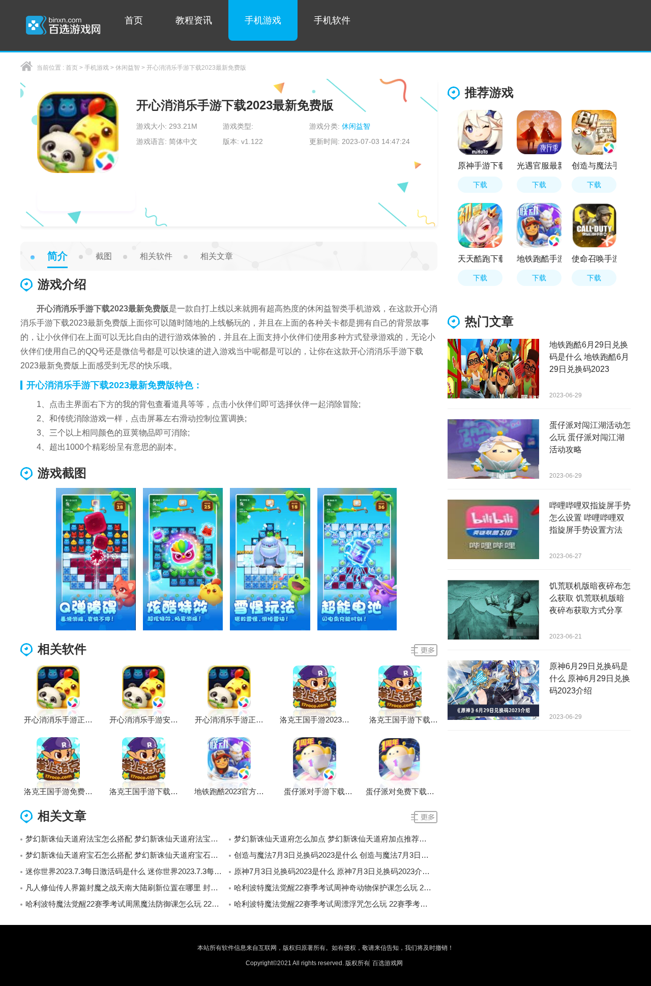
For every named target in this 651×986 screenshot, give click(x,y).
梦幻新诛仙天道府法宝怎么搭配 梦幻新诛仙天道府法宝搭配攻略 (127, 838)
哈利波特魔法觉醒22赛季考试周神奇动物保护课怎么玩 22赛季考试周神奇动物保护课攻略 (335, 887)
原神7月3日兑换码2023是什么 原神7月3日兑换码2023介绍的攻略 (335, 871)
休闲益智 (127, 67)
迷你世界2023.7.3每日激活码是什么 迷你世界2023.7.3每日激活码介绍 (127, 871)
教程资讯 (193, 20)
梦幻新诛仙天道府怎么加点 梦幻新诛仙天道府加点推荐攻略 (334, 838)
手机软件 (332, 20)
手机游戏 (263, 20)
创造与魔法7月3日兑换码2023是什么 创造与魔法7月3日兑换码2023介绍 (335, 855)
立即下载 (86, 199)
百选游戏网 (387, 963)
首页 (134, 20)
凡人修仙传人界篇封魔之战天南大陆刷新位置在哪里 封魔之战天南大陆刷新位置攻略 (127, 887)
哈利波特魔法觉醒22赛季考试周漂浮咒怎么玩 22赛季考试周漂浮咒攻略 (335, 904)
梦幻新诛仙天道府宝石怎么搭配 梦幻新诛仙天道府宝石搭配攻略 (127, 855)
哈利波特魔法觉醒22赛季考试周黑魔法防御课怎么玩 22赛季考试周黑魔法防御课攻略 (127, 904)
